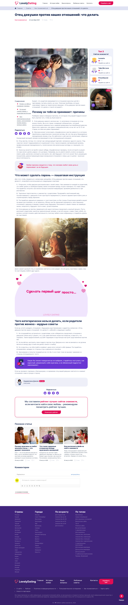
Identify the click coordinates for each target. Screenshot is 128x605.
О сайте (19, 588)
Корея (16, 556)
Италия (17, 567)
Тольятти (37, 547)
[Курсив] (25, 486)
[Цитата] (37, 486)
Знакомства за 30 (60, 517)
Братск (37, 536)
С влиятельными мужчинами (80, 544)
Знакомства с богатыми (82, 534)
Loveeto (101, 58)
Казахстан (18, 539)
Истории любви (54, 3)
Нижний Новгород (40, 534)
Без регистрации (80, 528)
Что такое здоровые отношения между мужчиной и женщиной (48, 448)
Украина (17, 543)
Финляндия (18, 554)
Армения (17, 519)
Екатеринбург (39, 543)
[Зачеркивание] (29, 486)
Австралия (18, 528)
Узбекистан (18, 552)
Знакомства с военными (82, 536)
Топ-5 (77, 523)
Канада (17, 536)
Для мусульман (80, 551)
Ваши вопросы (66, 3)
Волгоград (38, 525)
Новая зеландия (19, 547)
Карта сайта (105, 588)
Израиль (17, 569)
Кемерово (38, 550)
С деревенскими (80, 530)
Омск (36, 530)
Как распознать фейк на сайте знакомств (74, 447)
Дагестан (17, 545)
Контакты (89, 3)
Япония (17, 572)
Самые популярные (81, 517)
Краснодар (38, 521)
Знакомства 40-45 (61, 519)
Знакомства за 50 (60, 521)
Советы (28, 8)
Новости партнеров (23, 591)
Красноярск (38, 532)
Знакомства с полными (82, 539)
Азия (16, 550)
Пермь (37, 545)
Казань (37, 541)
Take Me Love (103, 68)
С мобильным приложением (84, 554)
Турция (17, 523)
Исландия (18, 532)
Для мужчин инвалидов (82, 549)
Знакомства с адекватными (83, 541)
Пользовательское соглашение (70, 588)
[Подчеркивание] (27, 486)
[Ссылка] (39, 486)
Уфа (36, 523)
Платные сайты (80, 525)
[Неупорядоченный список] (34, 486)
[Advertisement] (64, 35)
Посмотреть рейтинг (51, 412)
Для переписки (80, 532)
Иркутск (37, 552)
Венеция (17, 565)
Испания (17, 563)
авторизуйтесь (75, 474)
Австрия (17, 530)
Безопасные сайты (81, 521)
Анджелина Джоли (34, 381)
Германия (18, 521)
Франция (17, 525)
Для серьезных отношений (83, 519)
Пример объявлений (81, 556)
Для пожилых (59, 525)
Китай (16, 534)
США (16, 561)
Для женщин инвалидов (82, 547)
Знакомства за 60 (60, 523)
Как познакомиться (41, 8)
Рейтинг (28, 588)
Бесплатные (79, 514)
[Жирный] (22, 486)
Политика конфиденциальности (45, 588)
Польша (17, 514)
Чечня (16, 558)
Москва (37, 514)
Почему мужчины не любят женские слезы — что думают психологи (26, 448)
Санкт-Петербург (40, 517)
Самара (37, 528)
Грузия (17, 517)
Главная (45, 3)
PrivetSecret (103, 78)
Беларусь (18, 541)
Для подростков (60, 514)
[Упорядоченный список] (32, 486)
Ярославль (38, 519)
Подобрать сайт (106, 3)
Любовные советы (78, 3)
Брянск (37, 539)
